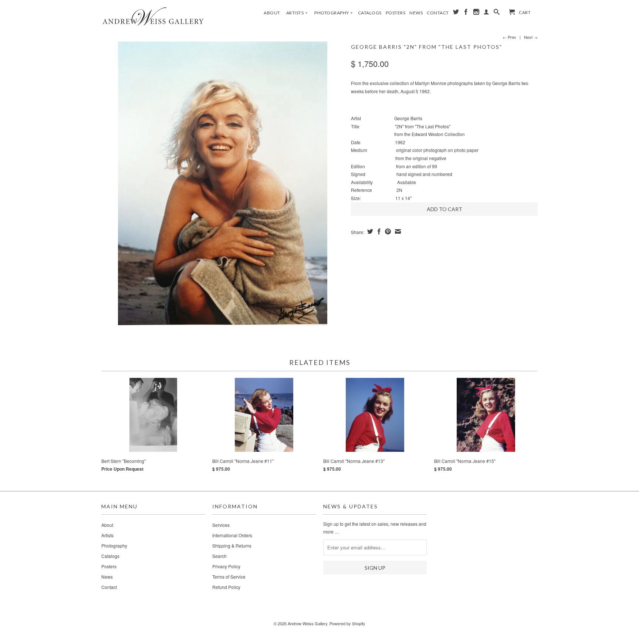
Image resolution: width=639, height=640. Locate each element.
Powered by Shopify (347, 623)
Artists (297, 13)
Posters (396, 13)
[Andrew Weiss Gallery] (153, 16)
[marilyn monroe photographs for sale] (222, 183)
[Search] (497, 13)
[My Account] (486, 13)
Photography (333, 13)
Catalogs (370, 13)
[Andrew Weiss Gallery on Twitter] (456, 13)
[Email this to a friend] (397, 231)
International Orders (232, 535)
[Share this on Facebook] (378, 231)
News (416, 13)
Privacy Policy (226, 566)
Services (221, 525)
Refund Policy (226, 587)
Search (219, 556)
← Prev (509, 37)
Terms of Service (229, 576)
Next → (531, 37)
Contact (438, 13)
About (272, 13)
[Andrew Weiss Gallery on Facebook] (466, 13)
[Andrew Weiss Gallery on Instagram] (476, 13)
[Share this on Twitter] (369, 231)
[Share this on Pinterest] (387, 231)
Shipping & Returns (231, 545)
